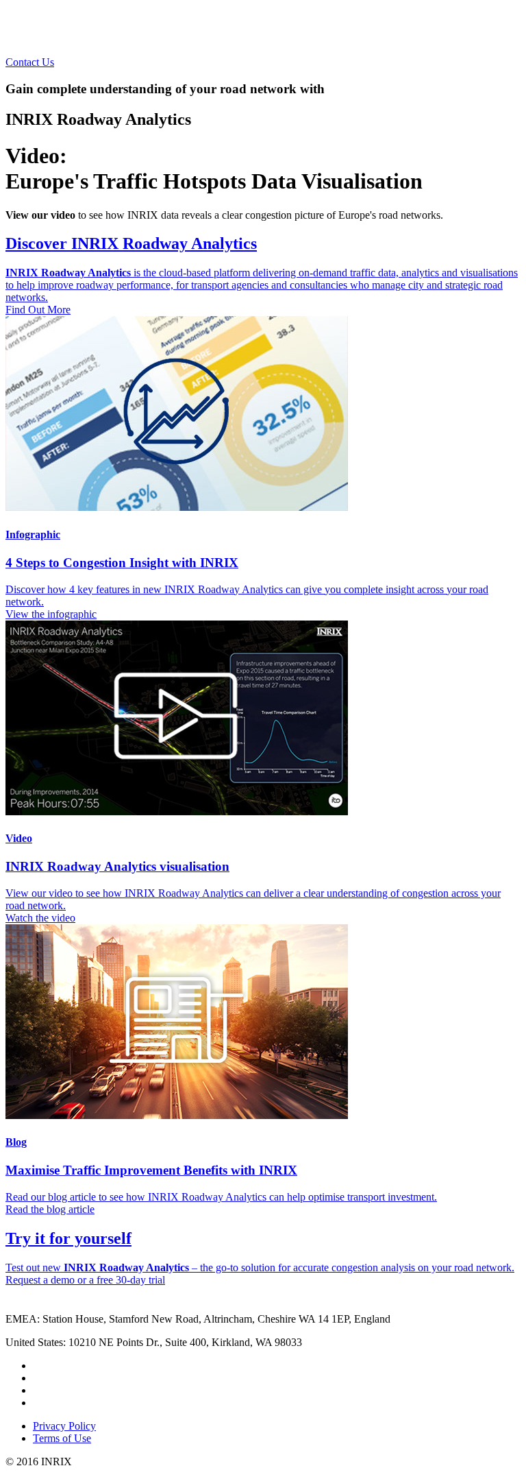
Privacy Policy (64, 1426)
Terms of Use (62, 1438)
